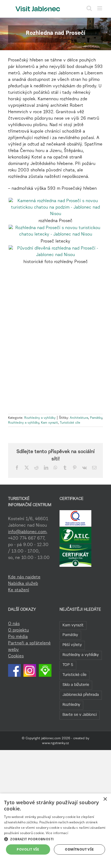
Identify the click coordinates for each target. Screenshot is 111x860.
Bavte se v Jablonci (80, 715)
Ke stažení (18, 590)
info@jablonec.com (27, 532)
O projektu (18, 630)
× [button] (105, 799)
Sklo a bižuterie (76, 685)
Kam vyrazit (49, 422)
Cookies (16, 656)
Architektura (79, 418)
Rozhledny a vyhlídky (40, 418)
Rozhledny (71, 705)
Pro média (18, 637)
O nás (14, 624)
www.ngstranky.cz (55, 743)
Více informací (57, 833)
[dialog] (55, 826)
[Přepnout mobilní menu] (100, 8)
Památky (96, 418)
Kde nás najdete (24, 577)
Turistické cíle (70, 422)
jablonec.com (51, 738)
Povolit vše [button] (28, 849)
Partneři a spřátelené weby (29, 646)
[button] (55, 839)
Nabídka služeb (23, 584)
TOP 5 (68, 665)
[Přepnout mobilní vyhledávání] (89, 8)
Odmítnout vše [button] (79, 849)
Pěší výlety (72, 645)
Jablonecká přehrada (81, 695)
